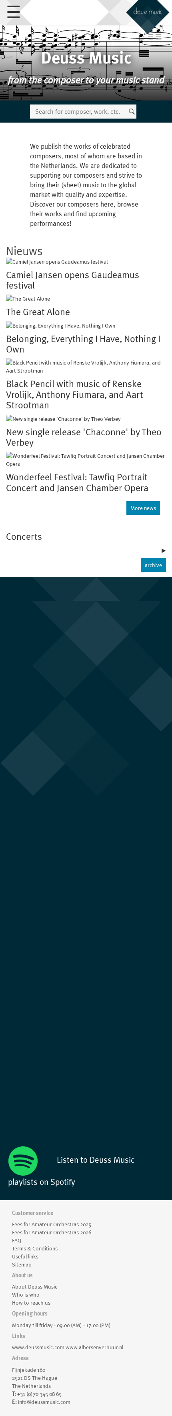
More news (143, 508)
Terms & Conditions (35, 1248)
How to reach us (31, 1302)
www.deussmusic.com (38, 1347)
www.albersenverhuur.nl (94, 1347)
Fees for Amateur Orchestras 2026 (51, 1232)
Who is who (26, 1294)
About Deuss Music (34, 1286)
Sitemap (22, 1264)
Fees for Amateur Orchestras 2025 (51, 1224)
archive (153, 565)
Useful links (25, 1256)
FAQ (16, 1240)
